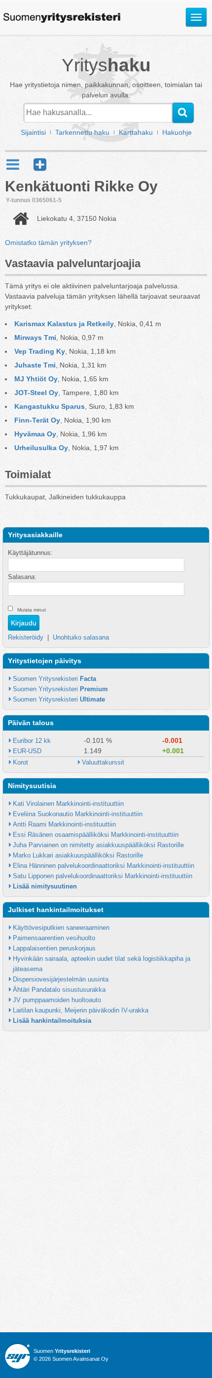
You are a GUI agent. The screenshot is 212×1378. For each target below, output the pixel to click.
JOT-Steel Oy (36, 393)
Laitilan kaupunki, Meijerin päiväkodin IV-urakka (80, 1010)
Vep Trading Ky (39, 351)
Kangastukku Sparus (49, 406)
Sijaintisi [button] (33, 132)
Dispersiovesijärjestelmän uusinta (60, 979)
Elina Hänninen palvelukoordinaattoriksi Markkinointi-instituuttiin (103, 865)
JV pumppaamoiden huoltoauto (57, 1000)
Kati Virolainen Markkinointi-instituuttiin (68, 803)
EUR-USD (27, 751)
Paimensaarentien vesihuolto (54, 938)
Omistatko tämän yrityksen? (48, 242)
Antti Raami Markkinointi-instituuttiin (64, 824)
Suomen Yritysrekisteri (54, 678)
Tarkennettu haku (82, 132)
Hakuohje (177, 132)
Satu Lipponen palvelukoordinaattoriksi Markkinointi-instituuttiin (102, 876)
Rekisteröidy (25, 637)
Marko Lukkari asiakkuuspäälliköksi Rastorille (78, 855)
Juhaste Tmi (35, 365)
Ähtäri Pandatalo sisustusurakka (59, 989)
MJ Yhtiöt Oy (36, 379)
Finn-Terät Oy (37, 420)
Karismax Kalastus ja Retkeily (64, 324)
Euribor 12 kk (32, 740)
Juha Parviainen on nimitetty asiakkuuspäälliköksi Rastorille (98, 845)
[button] (40, 164)
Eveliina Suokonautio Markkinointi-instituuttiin (77, 814)
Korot (20, 762)
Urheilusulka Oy (41, 448)
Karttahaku (136, 132)
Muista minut (31, 609)
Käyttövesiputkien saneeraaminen (61, 927)
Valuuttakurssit (103, 762)
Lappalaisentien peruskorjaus (54, 948)
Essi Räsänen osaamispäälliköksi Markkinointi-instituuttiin (95, 834)
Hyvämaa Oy (35, 434)
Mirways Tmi (35, 337)
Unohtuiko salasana (81, 637)
